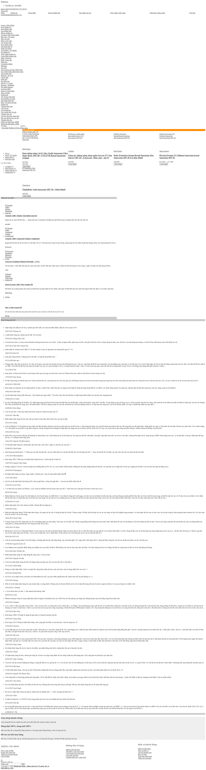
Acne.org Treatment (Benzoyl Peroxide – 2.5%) (22, 262)
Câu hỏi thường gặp (144, 752)
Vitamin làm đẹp (6, 120)
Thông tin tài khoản (144, 758)
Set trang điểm (6, 89)
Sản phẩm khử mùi (7, 101)
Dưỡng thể (4, 95)
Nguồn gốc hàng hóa (8, 752)
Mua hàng (26, 166)
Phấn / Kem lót (6, 58)
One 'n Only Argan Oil (13, 307)
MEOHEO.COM (7, 768)
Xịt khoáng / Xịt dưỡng (9, 50)
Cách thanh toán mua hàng (75, 753)
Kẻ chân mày (5, 81)
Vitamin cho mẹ (6, 114)
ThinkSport (10, 172)
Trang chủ (4, 11)
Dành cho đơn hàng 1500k (10, 124)
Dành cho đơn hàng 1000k (10, 122)
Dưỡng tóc (4, 104)
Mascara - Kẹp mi (7, 75)
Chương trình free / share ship (76, 757)
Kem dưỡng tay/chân (8, 99)
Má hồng (4, 66)
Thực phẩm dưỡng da (8, 54)
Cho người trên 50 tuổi (8, 112)
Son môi (4, 68)
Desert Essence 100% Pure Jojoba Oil (19, 284)
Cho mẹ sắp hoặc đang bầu (10, 116)
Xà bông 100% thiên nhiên (10, 35)
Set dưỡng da (5, 52)
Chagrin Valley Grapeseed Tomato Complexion (22, 239)
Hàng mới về (9, 157)
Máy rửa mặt (5, 39)
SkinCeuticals (11, 170)
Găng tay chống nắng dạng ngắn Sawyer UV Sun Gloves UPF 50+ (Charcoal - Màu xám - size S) (90, 156)
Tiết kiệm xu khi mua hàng (75, 752)
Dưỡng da (12, 128)
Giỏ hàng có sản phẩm (13, 5)
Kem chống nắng (7, 45)
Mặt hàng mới (10, 159)
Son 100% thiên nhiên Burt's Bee (12, 72)
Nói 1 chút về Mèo (7, 751)
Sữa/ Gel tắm (5, 93)
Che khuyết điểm (6, 64)
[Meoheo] (4, 2)
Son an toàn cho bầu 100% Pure (12, 70)
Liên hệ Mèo (5, 756)
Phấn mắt (4, 79)
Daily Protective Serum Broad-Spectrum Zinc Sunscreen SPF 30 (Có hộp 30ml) (134, 156)
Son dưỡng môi (6, 31)
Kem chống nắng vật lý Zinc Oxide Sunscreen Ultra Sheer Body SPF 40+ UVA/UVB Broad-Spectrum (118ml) (45, 155)
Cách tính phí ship (72, 755)
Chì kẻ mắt (4, 77)
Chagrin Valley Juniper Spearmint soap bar (21, 216)
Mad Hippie (10, 168)
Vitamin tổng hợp (7, 106)
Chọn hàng (72, 164)
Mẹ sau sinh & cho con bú (10, 118)
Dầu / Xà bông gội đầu (8, 103)
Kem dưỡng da (6, 27)
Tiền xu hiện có (143, 751)
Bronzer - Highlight (7, 85)
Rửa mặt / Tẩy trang (7, 37)
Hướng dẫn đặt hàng (73, 750)
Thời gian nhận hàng (145, 756)
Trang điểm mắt (6, 74)
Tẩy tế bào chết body (8, 97)
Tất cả (7, 153)
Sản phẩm (5, 128)
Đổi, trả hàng (142, 754)
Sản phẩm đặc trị (6, 47)
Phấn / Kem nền (6, 60)
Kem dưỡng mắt (6, 29)
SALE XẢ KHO (11, 155)
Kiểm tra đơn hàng (144, 749)
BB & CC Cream (7, 83)
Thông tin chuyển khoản (9, 754)
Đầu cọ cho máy (6, 41)
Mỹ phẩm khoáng (7, 87)
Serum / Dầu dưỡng (7, 25)
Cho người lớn (6, 110)
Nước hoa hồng (6, 48)
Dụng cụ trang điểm (7, 91)
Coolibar (9, 166)
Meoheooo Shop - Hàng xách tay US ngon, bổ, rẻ (31, 766)
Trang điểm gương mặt (8, 56)
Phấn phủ (4, 62)
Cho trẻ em (4, 108)
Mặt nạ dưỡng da (6, 33)
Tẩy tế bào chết (6, 43)
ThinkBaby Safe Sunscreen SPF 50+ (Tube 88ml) (43, 189)
